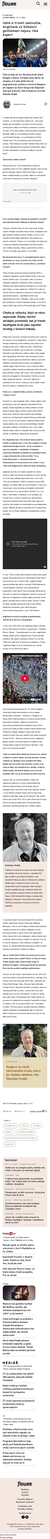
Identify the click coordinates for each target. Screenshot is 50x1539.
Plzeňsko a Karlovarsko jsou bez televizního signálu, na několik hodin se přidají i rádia (19, 1432)
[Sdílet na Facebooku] (43, 1111)
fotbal (36, 1126)
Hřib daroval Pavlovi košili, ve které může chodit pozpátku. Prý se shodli (18, 1272)
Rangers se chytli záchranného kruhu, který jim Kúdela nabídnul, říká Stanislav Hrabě (23, 1073)
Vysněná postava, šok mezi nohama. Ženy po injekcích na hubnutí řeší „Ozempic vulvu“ (22, 1206)
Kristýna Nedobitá (23, 1200)
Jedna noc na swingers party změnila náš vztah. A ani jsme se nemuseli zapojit (25, 1169)
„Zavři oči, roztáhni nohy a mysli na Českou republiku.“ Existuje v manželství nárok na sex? (24, 1220)
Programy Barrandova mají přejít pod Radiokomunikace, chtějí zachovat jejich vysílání (18, 1444)
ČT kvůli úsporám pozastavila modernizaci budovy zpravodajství (18, 1404)
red (17, 1175)
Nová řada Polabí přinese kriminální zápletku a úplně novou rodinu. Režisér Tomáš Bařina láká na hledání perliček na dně (19, 1347)
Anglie (9, 1132)
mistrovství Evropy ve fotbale (21, 1138)
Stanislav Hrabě (25, 1132)
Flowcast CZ (6, 207)
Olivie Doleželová (25, 1189)
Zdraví (8, 1200)
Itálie (24, 1126)
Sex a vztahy (11, 1164)
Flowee (11, 4)
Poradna (9, 1175)
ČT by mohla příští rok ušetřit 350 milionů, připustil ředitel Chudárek (18, 1377)
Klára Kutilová (28, 1164)
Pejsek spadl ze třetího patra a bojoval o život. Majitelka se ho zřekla (19, 1248)
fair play (10, 1144)
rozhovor (10, 1126)
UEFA (30, 1103)
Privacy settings (6, 1537)
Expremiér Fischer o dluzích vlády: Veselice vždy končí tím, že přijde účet (17, 1260)
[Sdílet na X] (46, 1111)
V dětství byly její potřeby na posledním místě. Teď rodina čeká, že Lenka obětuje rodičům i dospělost (24, 1181)
